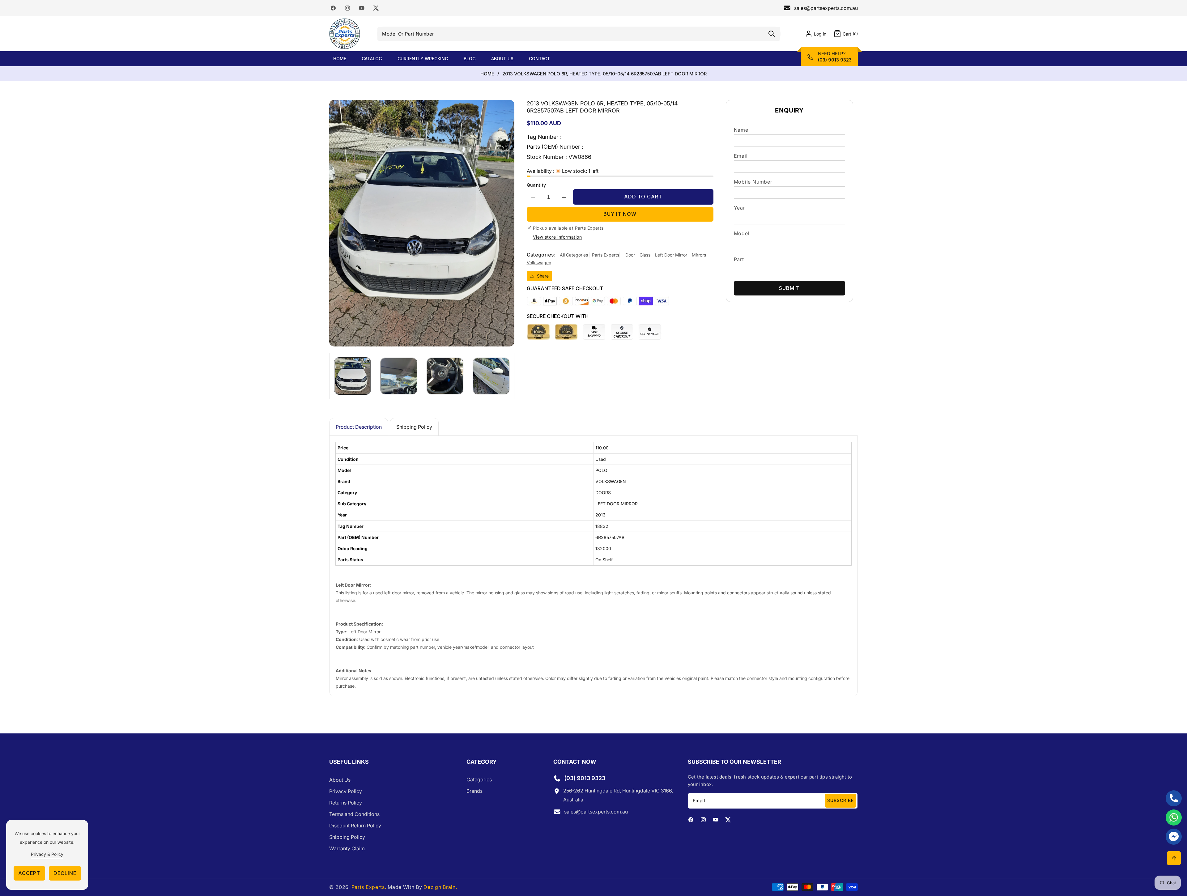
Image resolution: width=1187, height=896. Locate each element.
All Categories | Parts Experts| (590, 254)
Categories (479, 780)
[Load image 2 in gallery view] (398, 376)
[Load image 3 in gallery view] (445, 376)
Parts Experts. (368, 887)
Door (630, 254)
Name (741, 130)
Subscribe (840, 800)
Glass (645, 254)
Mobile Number (753, 182)
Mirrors (699, 254)
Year (739, 208)
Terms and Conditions (354, 814)
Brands (474, 791)
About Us (340, 780)
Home (487, 74)
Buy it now (619, 214)
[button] (842, 33)
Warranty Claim (347, 848)
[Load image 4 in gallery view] (491, 376)
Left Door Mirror (671, 254)
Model (742, 233)
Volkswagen (539, 262)
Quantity (536, 185)
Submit (789, 288)
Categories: (541, 255)
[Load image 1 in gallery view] (352, 376)
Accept (29, 873)
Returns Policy (345, 803)
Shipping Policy (414, 427)
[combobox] (578, 34)
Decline (64, 873)
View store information (557, 237)
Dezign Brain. (440, 887)
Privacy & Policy (47, 854)
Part (739, 259)
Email (741, 156)
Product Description (359, 427)
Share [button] (543, 275)
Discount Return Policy (355, 825)
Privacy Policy (345, 791)
